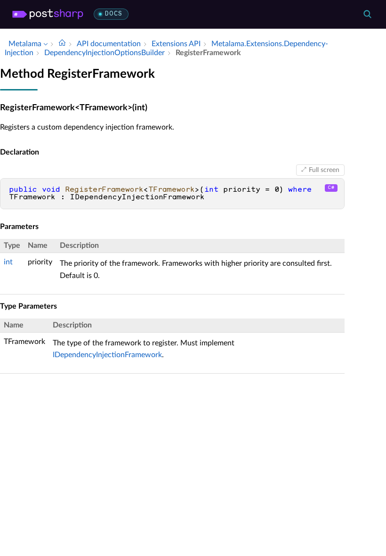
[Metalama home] (47, 14)
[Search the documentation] (367, 14)
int (8, 262)
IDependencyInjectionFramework (107, 355)
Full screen (324, 170)
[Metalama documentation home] (62, 44)
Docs (113, 14)
